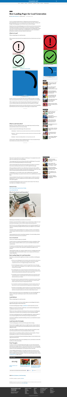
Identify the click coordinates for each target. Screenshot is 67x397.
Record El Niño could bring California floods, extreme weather (52, 129)
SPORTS (38, 3)
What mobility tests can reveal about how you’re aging (52, 172)
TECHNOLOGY (30, 3)
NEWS (19, 3)
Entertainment (27, 390)
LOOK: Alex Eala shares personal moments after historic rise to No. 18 (52, 120)
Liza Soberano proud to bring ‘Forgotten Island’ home (52, 133)
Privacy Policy (26, 96)
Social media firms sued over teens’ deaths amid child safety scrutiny (52, 96)
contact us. (22, 378)
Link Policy (41, 391)
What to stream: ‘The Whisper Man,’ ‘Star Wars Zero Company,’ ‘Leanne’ (52, 164)
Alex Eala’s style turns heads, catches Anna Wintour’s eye (51, 112)
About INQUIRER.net (43, 389)
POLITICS (41, 3)
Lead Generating (22, 375)
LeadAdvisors (25, 305)
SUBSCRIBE (54, 71)
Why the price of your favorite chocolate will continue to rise (25, 366)
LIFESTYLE (34, 3)
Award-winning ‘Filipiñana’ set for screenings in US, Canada (52, 137)
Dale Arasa (12, 16)
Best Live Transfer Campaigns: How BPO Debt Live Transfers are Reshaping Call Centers (36, 366)
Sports (26, 391)
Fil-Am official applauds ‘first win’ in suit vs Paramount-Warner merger (52, 87)
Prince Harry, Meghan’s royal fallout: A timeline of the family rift (52, 176)
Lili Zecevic (17, 16)
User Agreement (42, 390)
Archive (35, 391)
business (17, 375)
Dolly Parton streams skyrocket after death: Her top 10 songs (52, 160)
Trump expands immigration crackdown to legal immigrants (52, 116)
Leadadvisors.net (12, 354)
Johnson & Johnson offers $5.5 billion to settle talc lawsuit (52, 83)
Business (11, 11)
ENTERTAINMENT (46, 3)
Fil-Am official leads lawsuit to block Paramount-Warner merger (52, 100)
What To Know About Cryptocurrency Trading (17, 188)
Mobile (35, 389)
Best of (13, 375)
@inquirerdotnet (22, 16)
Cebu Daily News (52, 391)
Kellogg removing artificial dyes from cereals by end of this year (52, 104)
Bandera (51, 390)
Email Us (35, 390)
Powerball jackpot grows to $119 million (52, 124)
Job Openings (36, 393)
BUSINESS (22, 3)
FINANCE (26, 3)
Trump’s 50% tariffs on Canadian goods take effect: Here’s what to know (52, 168)
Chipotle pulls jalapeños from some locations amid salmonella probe (52, 92)
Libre (51, 389)
